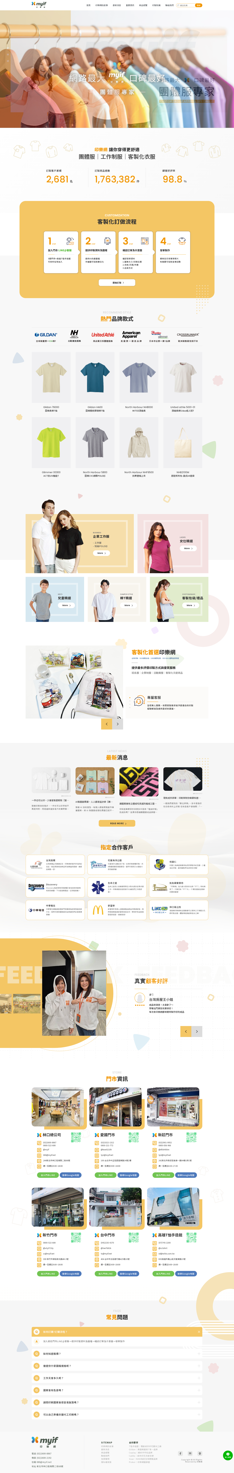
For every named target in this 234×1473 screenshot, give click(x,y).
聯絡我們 (169, 5)
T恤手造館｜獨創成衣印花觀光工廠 (145, 1446)
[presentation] (106, 724)
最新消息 (117, 5)
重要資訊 (130, 5)
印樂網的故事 (101, 5)
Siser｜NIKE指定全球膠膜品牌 (143, 1458)
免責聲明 (105, 1458)
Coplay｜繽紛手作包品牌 (140, 1452)
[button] (130, 698)
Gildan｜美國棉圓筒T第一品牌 (143, 1449)
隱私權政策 (106, 1462)
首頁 (88, 5)
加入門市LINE (48, 1175)
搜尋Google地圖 (70, 1175)
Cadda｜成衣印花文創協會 (141, 1455)
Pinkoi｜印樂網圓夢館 (139, 1462)
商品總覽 (143, 5)
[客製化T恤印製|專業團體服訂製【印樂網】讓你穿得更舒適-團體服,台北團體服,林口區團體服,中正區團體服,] (39, 5)
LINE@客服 (65, 250)
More (100, 553)
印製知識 (156, 5)
